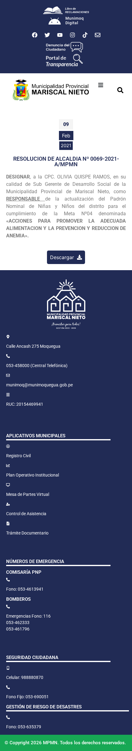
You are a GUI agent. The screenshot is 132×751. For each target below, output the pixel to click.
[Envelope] (97, 34)
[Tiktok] (85, 34)
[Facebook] (34, 34)
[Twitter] (47, 34)
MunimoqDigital (74, 20)
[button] (100, 84)
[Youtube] (59, 34)
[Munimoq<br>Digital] (55, 22)
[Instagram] (72, 34)
